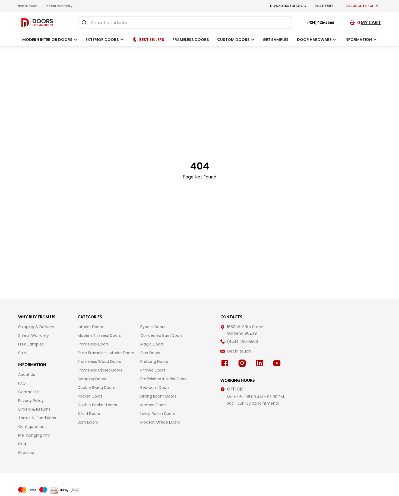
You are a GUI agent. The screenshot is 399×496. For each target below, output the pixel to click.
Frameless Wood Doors (99, 361)
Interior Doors (90, 326)
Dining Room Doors (158, 396)
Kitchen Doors (153, 405)
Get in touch (239, 351)
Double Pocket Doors (97, 405)
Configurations (32, 426)
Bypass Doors (152, 326)
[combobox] (185, 22)
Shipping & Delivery (36, 326)
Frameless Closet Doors (100, 370)
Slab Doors (150, 353)
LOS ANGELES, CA (359, 6)
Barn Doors (88, 422)
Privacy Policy (31, 400)
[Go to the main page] (37, 22)
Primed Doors (153, 370)
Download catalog (288, 6)
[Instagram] (243, 363)
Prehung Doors (154, 361)
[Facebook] (225, 363)
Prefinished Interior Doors (164, 379)
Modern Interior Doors (47, 39)
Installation (27, 6)
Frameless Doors (93, 344)
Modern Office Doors (160, 422)
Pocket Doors (90, 396)
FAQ (22, 383)
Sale (22, 353)
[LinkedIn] (260, 363)
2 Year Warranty (59, 6)
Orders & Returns (34, 409)
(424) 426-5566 (320, 22)
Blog (22, 444)
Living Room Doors (157, 413)
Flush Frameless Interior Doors (106, 353)
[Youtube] (278, 363)
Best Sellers (151, 39)
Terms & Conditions (37, 418)
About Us (26, 374)
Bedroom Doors (155, 387)
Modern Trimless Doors (99, 335)
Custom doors (233, 39)
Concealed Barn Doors (161, 335)
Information (358, 39)
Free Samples (31, 344)
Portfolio (324, 6)
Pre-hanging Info (34, 435)
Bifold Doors (89, 413)
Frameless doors (190, 39)
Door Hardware (314, 39)
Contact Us (29, 392)
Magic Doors (152, 344)
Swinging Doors (92, 379)
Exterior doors (102, 39)
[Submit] (84, 22)
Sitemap (26, 452)
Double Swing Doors (96, 387)
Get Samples (276, 39)
